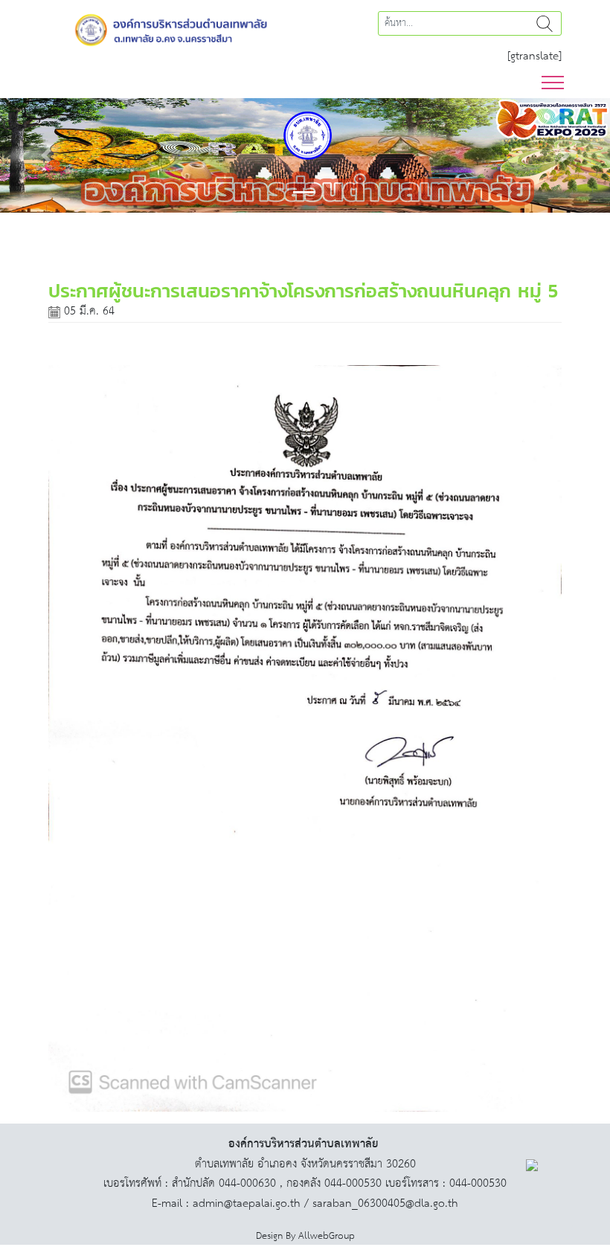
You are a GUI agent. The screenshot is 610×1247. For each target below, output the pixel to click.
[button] (46, 155)
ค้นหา (544, 23)
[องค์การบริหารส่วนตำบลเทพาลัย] (171, 28)
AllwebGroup (326, 1236)
